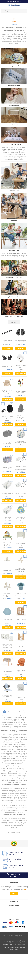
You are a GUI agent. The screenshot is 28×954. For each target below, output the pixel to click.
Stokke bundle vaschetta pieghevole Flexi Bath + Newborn (7, 493)
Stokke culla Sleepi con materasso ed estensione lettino (7, 646)
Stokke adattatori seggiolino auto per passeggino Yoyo (7, 366)
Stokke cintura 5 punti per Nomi (7, 569)
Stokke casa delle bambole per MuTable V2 (7, 544)
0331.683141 (14, 876)
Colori (25, 353)
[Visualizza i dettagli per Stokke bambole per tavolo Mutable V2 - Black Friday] (20, 383)
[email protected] (14, 943)
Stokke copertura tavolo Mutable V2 (7, 620)
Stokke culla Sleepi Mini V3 (21, 645)
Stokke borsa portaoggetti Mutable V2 (20, 442)
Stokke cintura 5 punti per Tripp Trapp (7, 595)
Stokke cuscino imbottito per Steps (21, 671)
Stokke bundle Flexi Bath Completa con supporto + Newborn (20, 468)
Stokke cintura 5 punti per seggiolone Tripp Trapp (20, 569)
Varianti (25, 505)
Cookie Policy (6, 947)
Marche (13, 832)
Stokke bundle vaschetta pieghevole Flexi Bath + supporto (20, 493)
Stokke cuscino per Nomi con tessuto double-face (7, 696)
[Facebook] (11, 914)
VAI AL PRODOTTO (21, 374)
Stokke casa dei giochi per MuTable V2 (21, 519)
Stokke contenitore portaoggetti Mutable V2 (20, 595)
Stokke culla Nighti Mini (21, 620)
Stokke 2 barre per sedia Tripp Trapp (7, 341)
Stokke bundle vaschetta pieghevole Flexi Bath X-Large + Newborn (7, 519)
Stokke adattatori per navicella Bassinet (20, 341)
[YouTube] (14, 914)
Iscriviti (14, 893)
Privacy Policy (14, 947)
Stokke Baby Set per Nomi (21, 366)
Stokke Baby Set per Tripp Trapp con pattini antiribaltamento (7, 392)
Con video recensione (3, 403)
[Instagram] (17, 914)
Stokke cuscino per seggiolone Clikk (21, 696)
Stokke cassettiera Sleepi (20, 544)
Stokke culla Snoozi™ (7, 671)
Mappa (16, 949)
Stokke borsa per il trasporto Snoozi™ (7, 442)
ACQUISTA (7, 348)
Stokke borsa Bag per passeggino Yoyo (7, 417)
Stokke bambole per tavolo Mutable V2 (21, 391)
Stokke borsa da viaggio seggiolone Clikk (21, 417)
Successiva (23, 711)
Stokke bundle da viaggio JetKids (7, 468)
